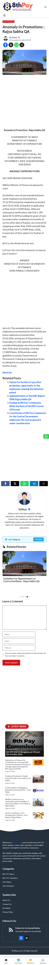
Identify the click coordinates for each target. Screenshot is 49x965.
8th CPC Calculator (10, 878)
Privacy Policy (8, 912)
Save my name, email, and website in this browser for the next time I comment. (25, 654)
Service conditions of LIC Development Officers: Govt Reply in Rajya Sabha (16, 815)
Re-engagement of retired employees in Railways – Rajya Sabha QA (23, 580)
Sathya (14, 37)
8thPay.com (17, 842)
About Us (6, 900)
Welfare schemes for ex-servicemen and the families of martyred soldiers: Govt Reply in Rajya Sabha (17, 802)
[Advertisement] (24, 102)
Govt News (7, 882)
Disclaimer (7, 908)
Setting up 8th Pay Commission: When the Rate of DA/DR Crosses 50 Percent (26, 406)
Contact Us (7, 904)
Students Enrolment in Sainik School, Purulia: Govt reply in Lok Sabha (18, 778)
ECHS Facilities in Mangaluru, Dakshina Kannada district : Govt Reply (18, 790)
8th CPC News (8, 874)
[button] (20, 596)
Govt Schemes (8, 886)
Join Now (38, 539)
